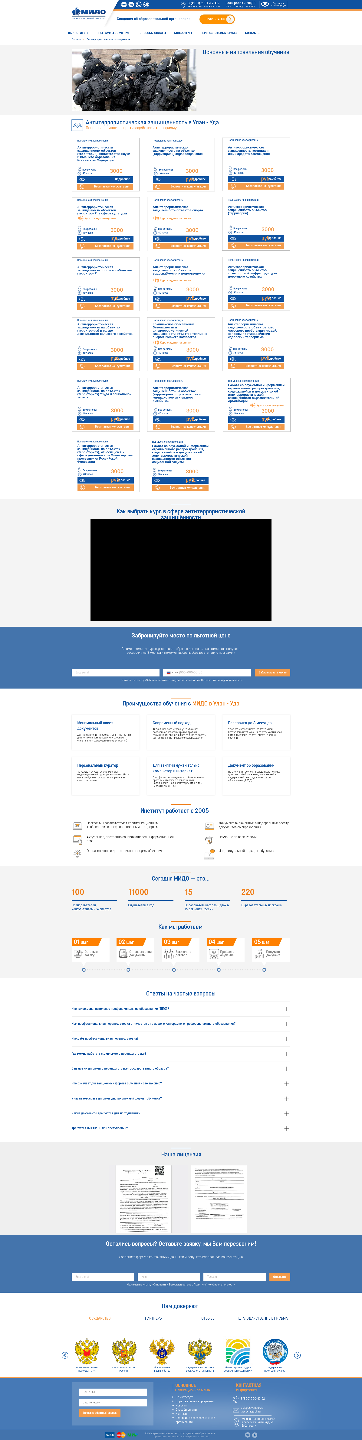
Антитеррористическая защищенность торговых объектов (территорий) (104, 270)
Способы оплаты (153, 33)
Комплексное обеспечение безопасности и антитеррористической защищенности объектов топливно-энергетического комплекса (180, 330)
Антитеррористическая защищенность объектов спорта (178, 208)
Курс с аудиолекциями (175, 342)
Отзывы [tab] (208, 1319)
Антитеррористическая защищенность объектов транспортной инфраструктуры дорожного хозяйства (252, 271)
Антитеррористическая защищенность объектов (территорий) (247, 210)
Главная (76, 39)
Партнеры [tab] (154, 1319)
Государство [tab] (99, 1319)
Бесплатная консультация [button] (111, 186)
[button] (81, 187)
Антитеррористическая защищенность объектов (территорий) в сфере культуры (102, 210)
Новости (181, 1405)
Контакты (252, 33)
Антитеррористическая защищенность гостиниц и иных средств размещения (249, 151)
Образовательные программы (195, 1401)
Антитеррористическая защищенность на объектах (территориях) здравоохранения (178, 151)
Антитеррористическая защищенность (108, 39)
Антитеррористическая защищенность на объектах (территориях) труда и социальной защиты (104, 392)
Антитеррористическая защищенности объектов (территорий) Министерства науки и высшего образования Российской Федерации (103, 154)
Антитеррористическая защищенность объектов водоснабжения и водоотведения (179, 270)
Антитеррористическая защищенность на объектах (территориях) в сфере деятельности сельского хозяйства (104, 329)
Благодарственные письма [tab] (263, 1319)
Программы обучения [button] (113, 33)
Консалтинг (183, 33)
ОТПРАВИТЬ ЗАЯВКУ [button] (214, 19)
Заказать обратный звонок (100, 1413)
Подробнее (122, 179)
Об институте (78, 33)
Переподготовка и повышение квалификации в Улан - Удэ (181, 1437)
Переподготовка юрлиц (219, 33)
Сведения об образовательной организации (154, 19)
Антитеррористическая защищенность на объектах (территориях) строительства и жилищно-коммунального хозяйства (177, 394)
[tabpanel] (181, 1351)
